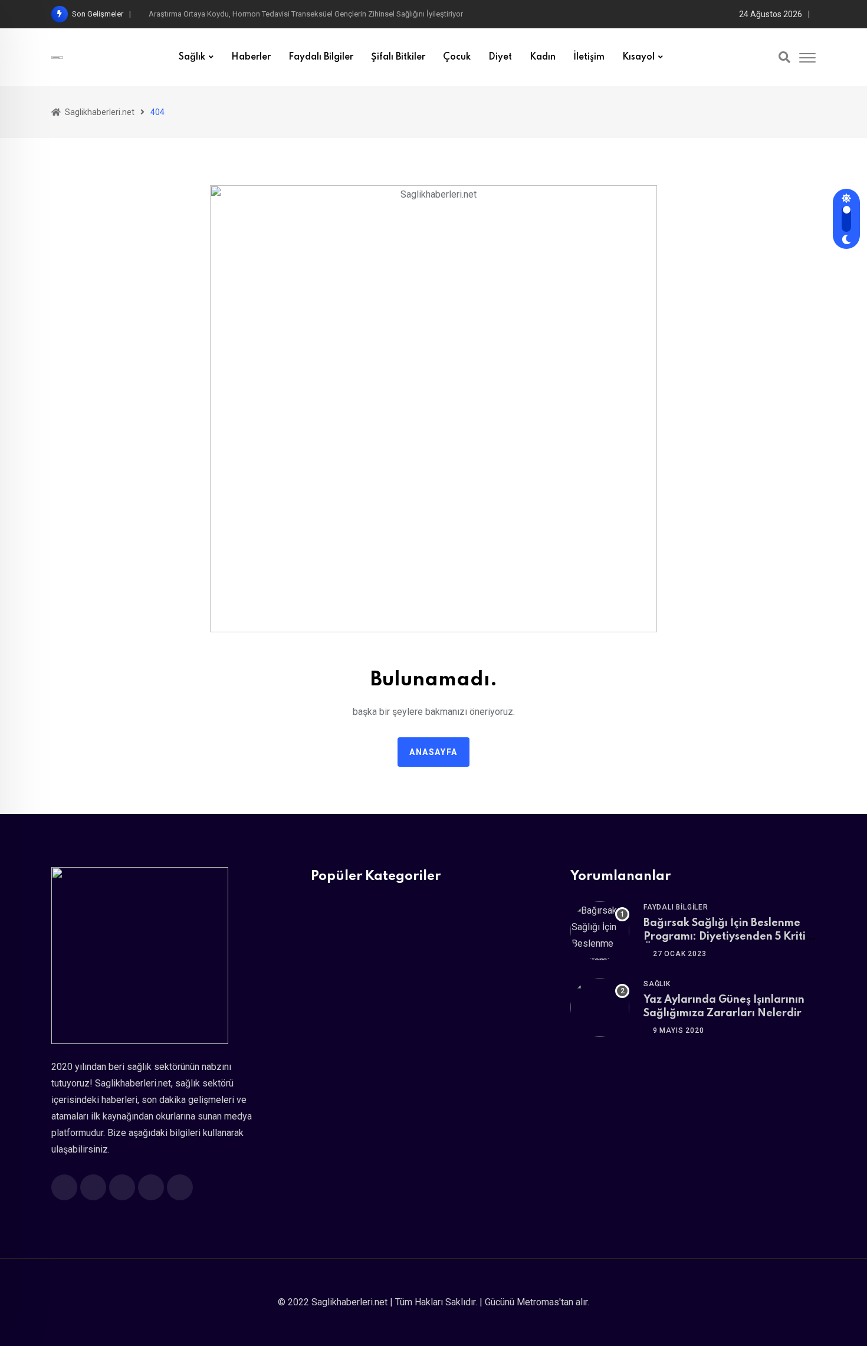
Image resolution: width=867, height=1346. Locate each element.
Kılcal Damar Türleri (181, 13)
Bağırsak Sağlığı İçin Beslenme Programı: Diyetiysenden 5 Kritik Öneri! (727, 936)
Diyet (500, 57)
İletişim (589, 57)
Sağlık (192, 57)
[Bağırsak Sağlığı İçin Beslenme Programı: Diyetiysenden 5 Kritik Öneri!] (599, 930)
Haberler (251, 57)
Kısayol (638, 57)
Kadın (543, 57)
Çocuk (457, 57)
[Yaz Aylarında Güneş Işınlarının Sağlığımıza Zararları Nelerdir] (599, 1007)
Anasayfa (433, 752)
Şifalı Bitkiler (398, 57)
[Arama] (784, 57)
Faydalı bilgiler (320, 57)
